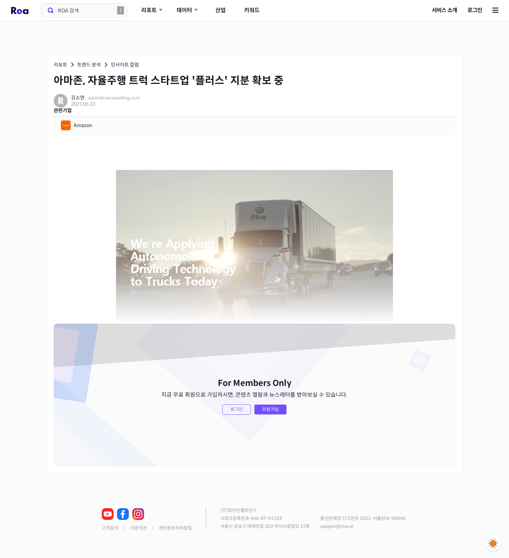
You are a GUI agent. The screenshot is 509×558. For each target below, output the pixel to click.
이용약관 (138, 527)
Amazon (83, 125)
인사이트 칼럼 (125, 64)
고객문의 (110, 527)
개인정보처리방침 (175, 527)
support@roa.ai (336, 526)
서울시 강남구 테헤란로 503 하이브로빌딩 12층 (265, 526)
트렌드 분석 (89, 64)
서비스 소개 (444, 10)
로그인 (474, 10)
